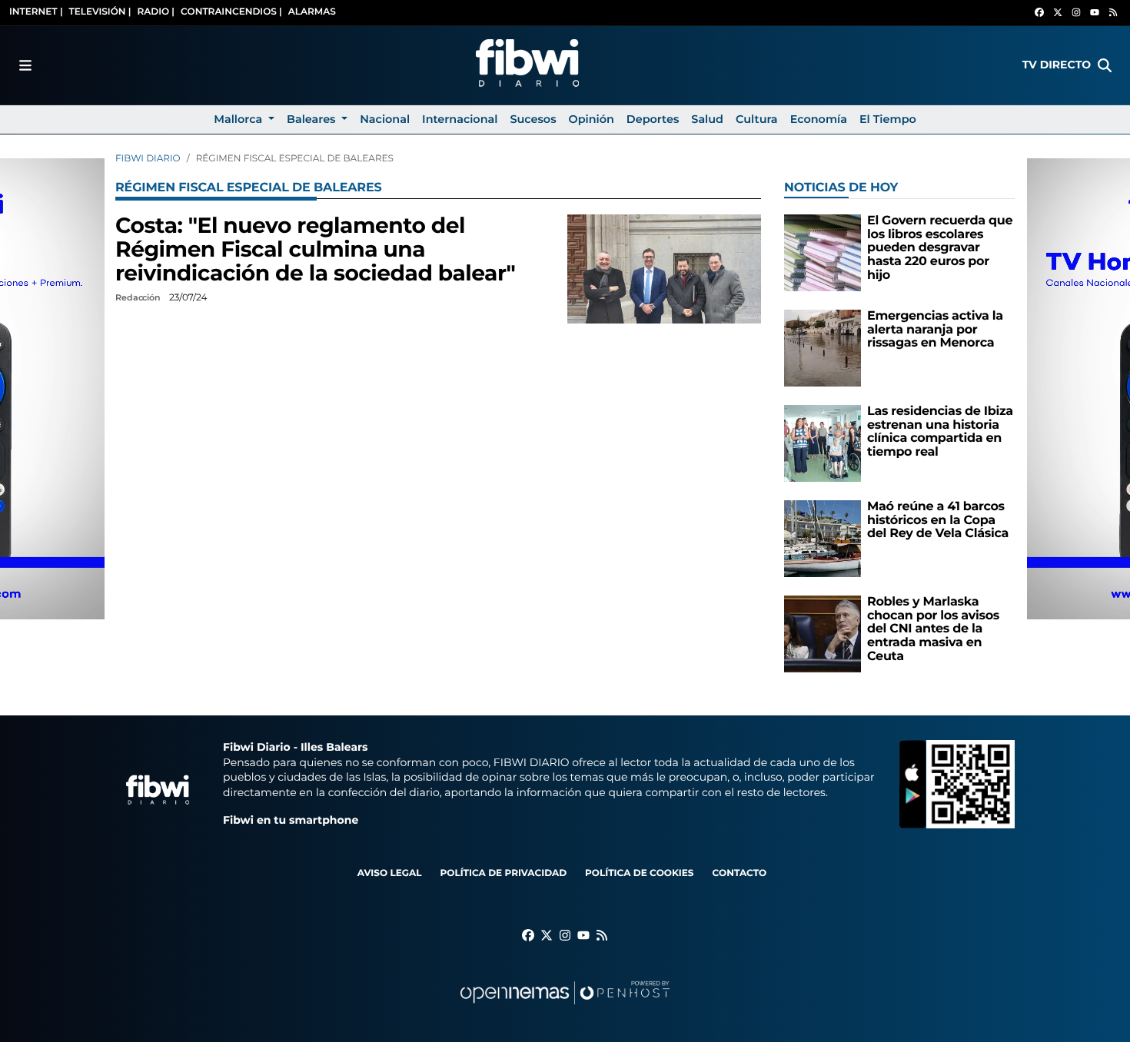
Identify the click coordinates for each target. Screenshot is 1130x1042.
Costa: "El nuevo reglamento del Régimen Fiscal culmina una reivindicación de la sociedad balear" (315, 250)
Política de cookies (639, 873)
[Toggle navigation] (25, 65)
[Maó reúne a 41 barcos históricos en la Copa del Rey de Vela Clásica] (822, 538)
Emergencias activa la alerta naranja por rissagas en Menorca (935, 329)
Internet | (36, 12)
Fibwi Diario (148, 158)
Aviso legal (389, 873)
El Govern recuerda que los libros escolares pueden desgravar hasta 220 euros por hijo (939, 248)
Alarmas (312, 12)
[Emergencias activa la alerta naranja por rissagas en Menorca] (822, 347)
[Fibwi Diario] (527, 65)
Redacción (139, 297)
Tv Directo (1056, 64)
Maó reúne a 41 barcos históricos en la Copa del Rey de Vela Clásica (938, 520)
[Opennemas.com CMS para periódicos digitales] (565, 1008)
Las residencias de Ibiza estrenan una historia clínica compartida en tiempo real (940, 432)
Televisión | (100, 12)
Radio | (155, 12)
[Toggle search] (1104, 65)
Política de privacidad (503, 873)
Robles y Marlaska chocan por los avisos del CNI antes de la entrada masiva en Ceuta (933, 629)
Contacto (739, 873)
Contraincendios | (231, 12)
